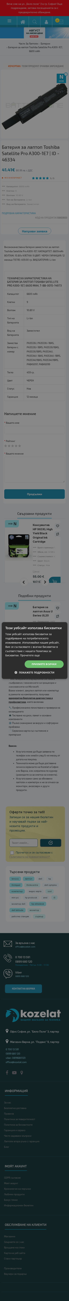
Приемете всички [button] (44, 664)
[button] (34, 672)
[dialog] (34, 650)
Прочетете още (30, 655)
